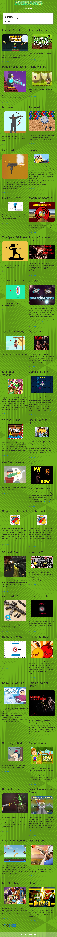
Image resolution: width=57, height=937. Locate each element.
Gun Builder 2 (10, 596)
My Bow (34, 462)
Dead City (35, 331)
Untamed (34, 883)
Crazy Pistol (36, 551)
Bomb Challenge (12, 636)
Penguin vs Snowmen (15, 66)
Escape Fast (36, 150)
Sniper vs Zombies (40, 596)
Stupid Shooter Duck (15, 511)
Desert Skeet (37, 840)
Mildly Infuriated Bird (14, 840)
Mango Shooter (38, 743)
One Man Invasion (13, 462)
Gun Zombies (10, 551)
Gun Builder (9, 150)
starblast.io (36, 280)
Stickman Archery (13, 280)
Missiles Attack (11, 30)
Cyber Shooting (38, 371)
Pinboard (34, 107)
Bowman (7, 107)
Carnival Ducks (11, 419)
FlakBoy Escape (12, 197)
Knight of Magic (12, 883)
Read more (45, 322)
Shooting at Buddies (14, 743)
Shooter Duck (37, 511)
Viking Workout (38, 66)
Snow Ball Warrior (13, 682)
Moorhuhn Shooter (40, 197)
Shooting (7, 62)
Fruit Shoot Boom (39, 636)
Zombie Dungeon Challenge (39, 239)
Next (14, 925)
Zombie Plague (38, 30)
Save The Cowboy (13, 331)
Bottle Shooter (11, 789)
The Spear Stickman (14, 237)
